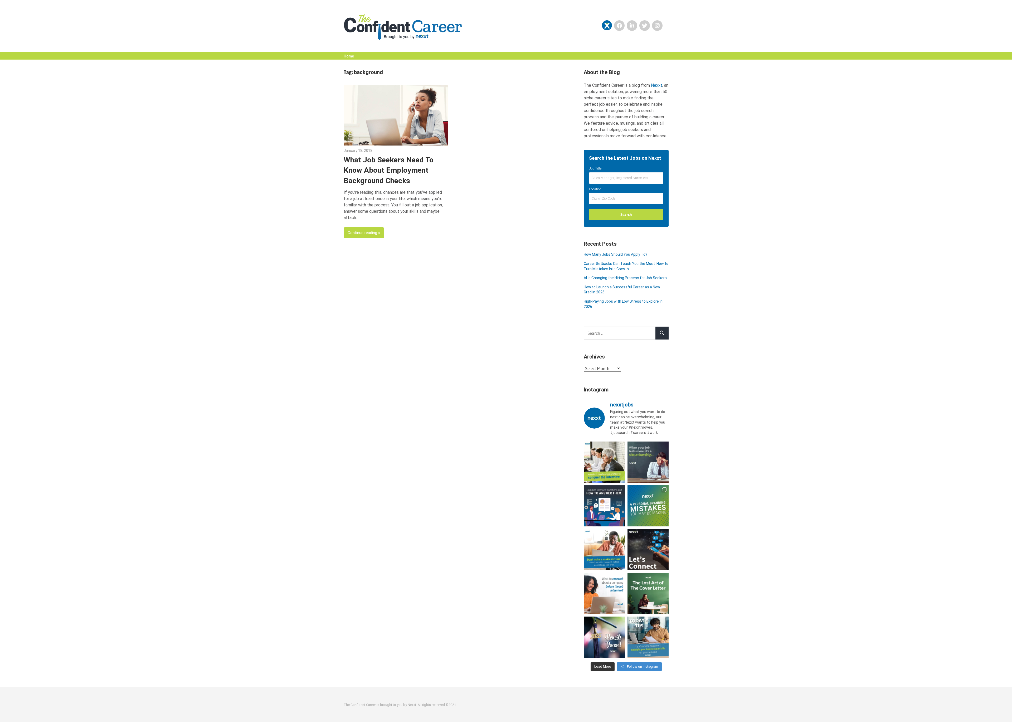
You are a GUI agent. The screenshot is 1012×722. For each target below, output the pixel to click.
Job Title (595, 168)
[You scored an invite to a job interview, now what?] (604, 593)
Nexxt (656, 85)
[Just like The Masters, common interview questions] (604, 505)
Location (595, 189)
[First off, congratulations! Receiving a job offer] (604, 549)
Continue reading (362, 232)
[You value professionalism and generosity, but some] (648, 549)
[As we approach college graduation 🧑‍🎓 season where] (604, 637)
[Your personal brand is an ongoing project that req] (648, 505)
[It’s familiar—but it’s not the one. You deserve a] (648, 462)
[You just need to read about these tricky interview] (604, 462)
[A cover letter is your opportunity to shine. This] (648, 593)
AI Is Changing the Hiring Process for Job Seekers (625, 278)
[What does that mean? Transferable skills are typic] (648, 637)
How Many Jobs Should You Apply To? (615, 254)
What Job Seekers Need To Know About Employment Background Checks (389, 170)
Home (349, 56)
